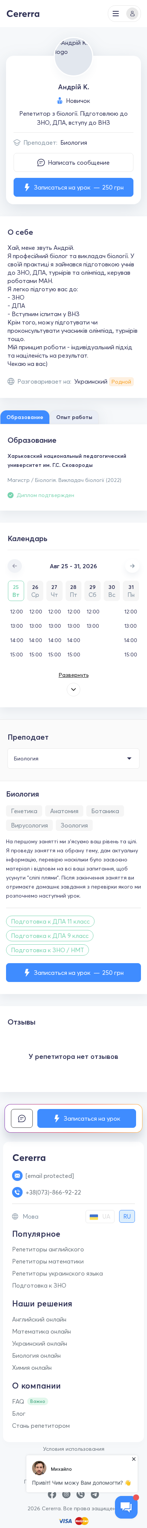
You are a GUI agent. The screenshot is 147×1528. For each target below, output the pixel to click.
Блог (19, 1413)
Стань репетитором (41, 1425)
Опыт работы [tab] (74, 417)
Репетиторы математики (48, 1261)
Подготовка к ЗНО (39, 1285)
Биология (73, 142)
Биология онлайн (36, 1355)
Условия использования (73, 1448)
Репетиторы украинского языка (57, 1273)
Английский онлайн (39, 1319)
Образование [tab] (24, 417)
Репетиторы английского (48, 1249)
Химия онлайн (32, 1367)
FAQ (18, 1401)
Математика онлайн (41, 1331)
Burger (116, 13)
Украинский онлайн (39, 1343)
